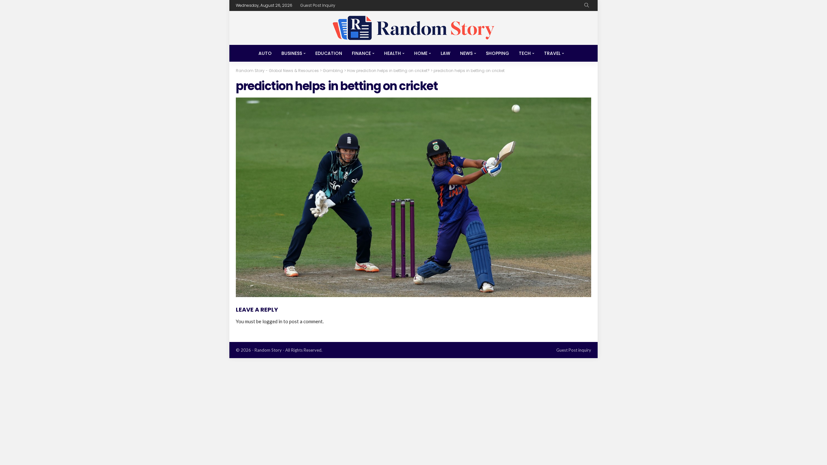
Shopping (497, 53)
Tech (525, 53)
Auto (265, 53)
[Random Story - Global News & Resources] (413, 28)
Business (291, 53)
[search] (586, 5)
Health (392, 53)
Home (420, 53)
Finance (361, 53)
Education (328, 53)
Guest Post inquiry (317, 5)
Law (445, 53)
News (466, 53)
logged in (272, 321)
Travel (552, 53)
